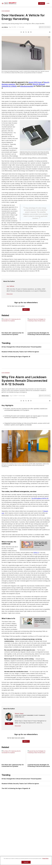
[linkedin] (23, 32)
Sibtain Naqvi (5, 395)
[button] (3, 3)
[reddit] (28, 32)
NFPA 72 (36, 552)
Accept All (26, 862)
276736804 (27, 619)
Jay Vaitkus (5, 27)
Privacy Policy (45, 858)
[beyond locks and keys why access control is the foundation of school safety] (27, 544)
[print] (49, 32)
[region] (26, 860)
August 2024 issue (35, 82)
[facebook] (21, 32)
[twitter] (26, 32)
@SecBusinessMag (26, 86)
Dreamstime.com (28, 620)
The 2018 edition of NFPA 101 (39, 498)
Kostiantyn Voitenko (26, 620)
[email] (31, 32)
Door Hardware (6, 11)
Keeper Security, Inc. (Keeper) (37, 625)
